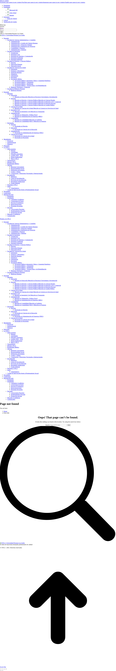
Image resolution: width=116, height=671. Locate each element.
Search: (47, 425)
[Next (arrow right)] (2, 670)
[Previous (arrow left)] (0, 670)
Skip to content (4, 1)
